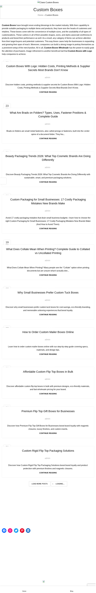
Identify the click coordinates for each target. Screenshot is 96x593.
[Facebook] (4, 530)
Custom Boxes (48, 61)
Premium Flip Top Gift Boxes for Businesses (48, 411)
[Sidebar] (3, 181)
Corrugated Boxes (57, 517)
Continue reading (48, 92)
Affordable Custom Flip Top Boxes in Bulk (48, 371)
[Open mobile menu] (3, 2)
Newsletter (6, 565)
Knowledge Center (10, 542)
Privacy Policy (40, 561)
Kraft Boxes (54, 512)
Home (40, 15)
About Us (38, 542)
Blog (36, 547)
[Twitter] (16, 530)
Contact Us (38, 551)
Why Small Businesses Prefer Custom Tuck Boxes (48, 292)
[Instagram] (10, 530)
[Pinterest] (22, 530)
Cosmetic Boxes (56, 503)
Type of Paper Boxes (11, 556)
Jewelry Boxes (55, 527)
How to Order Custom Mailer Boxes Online (48, 332)
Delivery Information (11, 561)
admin (47, 77)
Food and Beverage (58, 531)
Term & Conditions (42, 565)
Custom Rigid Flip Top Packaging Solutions (48, 450)
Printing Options (9, 547)
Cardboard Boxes (57, 522)
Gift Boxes (53, 508)
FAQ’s (36, 556)
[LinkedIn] (28, 530)
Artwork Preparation (11, 551)
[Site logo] (48, 2)
